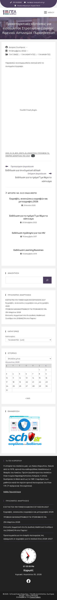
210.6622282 (17, 2)
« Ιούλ (27, 398)
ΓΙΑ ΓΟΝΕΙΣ (14, 54)
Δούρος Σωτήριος (17, 47)
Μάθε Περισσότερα (12, 491)
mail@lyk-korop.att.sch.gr (36, 2)
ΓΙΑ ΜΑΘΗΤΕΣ (44, 54)
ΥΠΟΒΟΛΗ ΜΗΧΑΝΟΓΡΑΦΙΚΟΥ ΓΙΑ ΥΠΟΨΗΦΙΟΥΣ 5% (26, 309)
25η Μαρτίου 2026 (13, 312)
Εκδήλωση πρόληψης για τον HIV (28, 232)
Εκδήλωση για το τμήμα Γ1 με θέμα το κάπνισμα (28, 217)
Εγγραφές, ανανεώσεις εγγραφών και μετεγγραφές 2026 (28, 200)
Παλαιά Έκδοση (35, 597)
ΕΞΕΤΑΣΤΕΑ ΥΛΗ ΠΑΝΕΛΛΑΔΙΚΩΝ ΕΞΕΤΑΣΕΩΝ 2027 (25, 300)
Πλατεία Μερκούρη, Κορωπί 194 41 (28, 6)
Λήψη (33, 156)
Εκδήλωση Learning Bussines (28, 250)
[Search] (47, 280)
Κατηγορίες (10, 336)
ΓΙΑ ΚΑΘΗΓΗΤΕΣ (28, 54)
